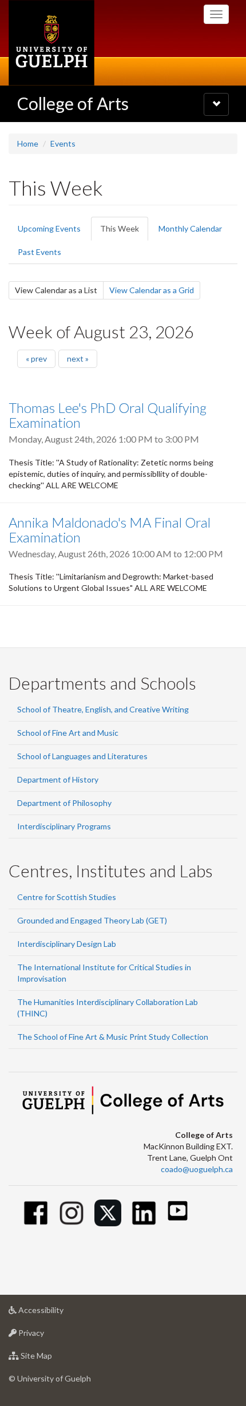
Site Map (53, 1358)
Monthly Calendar (190, 228)
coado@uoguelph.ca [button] (197, 1169)
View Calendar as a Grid (151, 290)
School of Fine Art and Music (67, 733)
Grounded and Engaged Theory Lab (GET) (92, 920)
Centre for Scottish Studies (66, 897)
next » (78, 358)
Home (27, 143)
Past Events (39, 252)
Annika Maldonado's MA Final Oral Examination (110, 529)
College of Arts (73, 103)
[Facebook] (35, 1213)
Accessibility (58, 1313)
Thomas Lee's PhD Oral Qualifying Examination (108, 415)
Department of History (57, 779)
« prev (36, 358)
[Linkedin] (143, 1213)
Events (63, 143)
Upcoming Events (49, 228)
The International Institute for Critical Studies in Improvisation (104, 972)
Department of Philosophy (64, 803)
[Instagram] (71, 1213)
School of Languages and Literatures (82, 756)
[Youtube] (177, 1211)
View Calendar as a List (59, 292)
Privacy (48, 1335)
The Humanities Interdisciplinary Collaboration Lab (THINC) (107, 1007)
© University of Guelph (50, 1378)
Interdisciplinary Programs (64, 826)
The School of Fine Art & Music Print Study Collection (112, 1037)
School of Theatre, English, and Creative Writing (103, 709)
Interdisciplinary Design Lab (66, 944)
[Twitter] (107, 1213)
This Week (124, 232)
